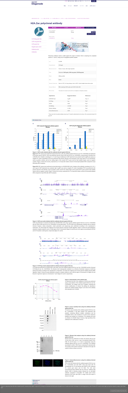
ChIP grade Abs (35, 44)
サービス (70, 5)
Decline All (119, 390)
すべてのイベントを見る (40, 384)
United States (71, 1)
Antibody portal (35, 49)
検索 (94, 1)
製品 (65, 5)
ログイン (82, 1)
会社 (87, 5)
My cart (77, 1)
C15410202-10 (52, 38)
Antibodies (34, 52)
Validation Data (37, 120)
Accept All (113, 390)
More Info (124, 390)
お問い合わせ (92, 5)
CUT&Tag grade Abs (36, 39)
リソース (82, 5)
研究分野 (76, 5)
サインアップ (87, 1)
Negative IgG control (36, 46)
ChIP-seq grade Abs (36, 41)
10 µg (72, 38)
